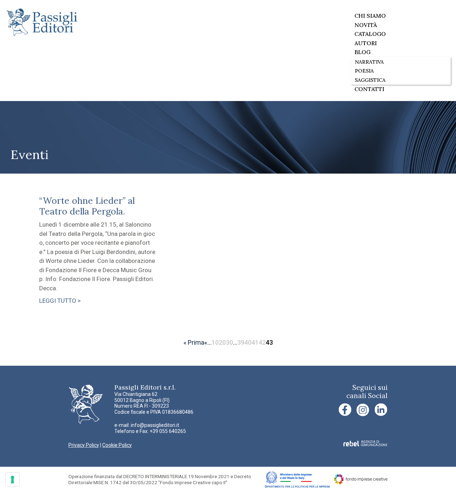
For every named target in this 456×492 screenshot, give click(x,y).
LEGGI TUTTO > (60, 300)
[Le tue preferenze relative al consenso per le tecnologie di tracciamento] (12, 479)
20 (222, 342)
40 (248, 342)
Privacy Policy (83, 445)
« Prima (193, 342)
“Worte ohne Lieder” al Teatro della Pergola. (87, 206)
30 (229, 342)
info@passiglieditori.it (155, 425)
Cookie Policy (117, 445)
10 (215, 342)
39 (240, 342)
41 (255, 342)
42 (262, 342)
